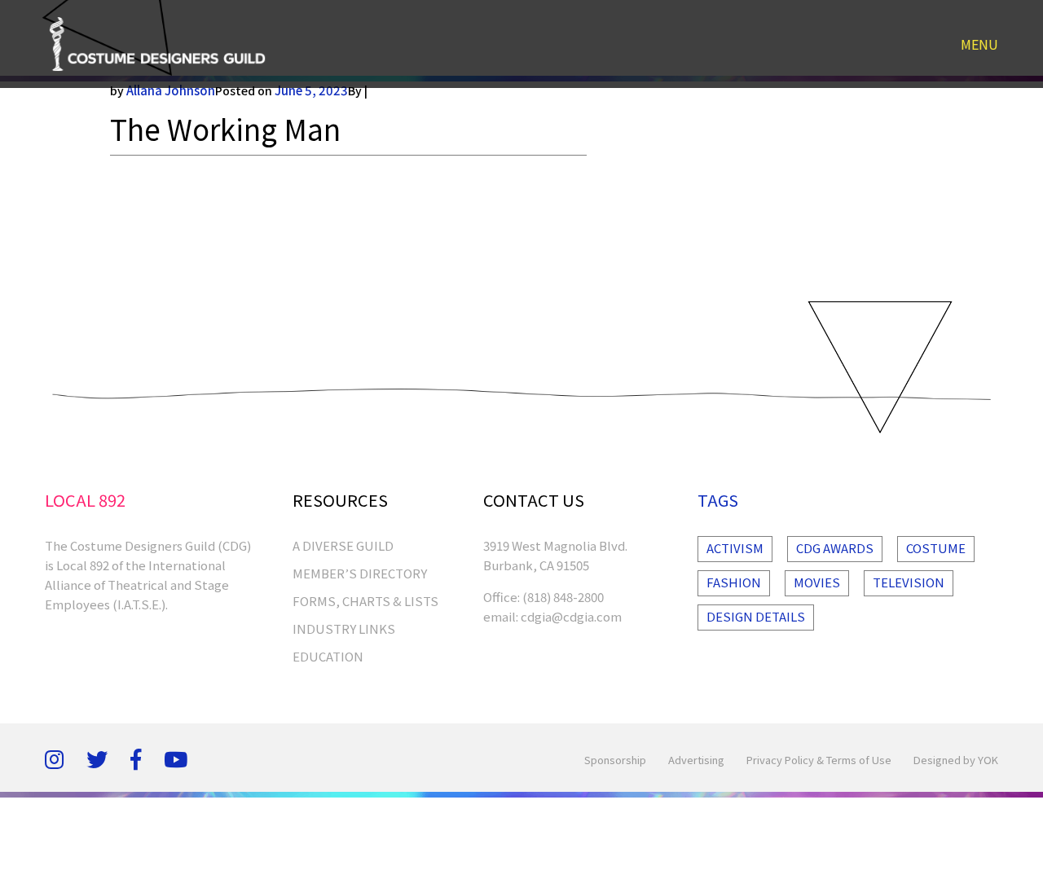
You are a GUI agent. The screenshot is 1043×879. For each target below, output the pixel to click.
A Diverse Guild (343, 545)
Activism (735, 547)
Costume (936, 547)
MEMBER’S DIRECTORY (360, 573)
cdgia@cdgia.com (571, 616)
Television (908, 582)
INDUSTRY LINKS (344, 628)
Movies (817, 582)
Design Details (755, 616)
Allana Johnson (170, 90)
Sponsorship (615, 759)
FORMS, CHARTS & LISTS (365, 600)
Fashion (733, 582)
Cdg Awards (835, 547)
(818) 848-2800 (563, 596)
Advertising (696, 759)
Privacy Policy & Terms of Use (818, 759)
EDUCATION (328, 656)
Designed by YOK (955, 759)
